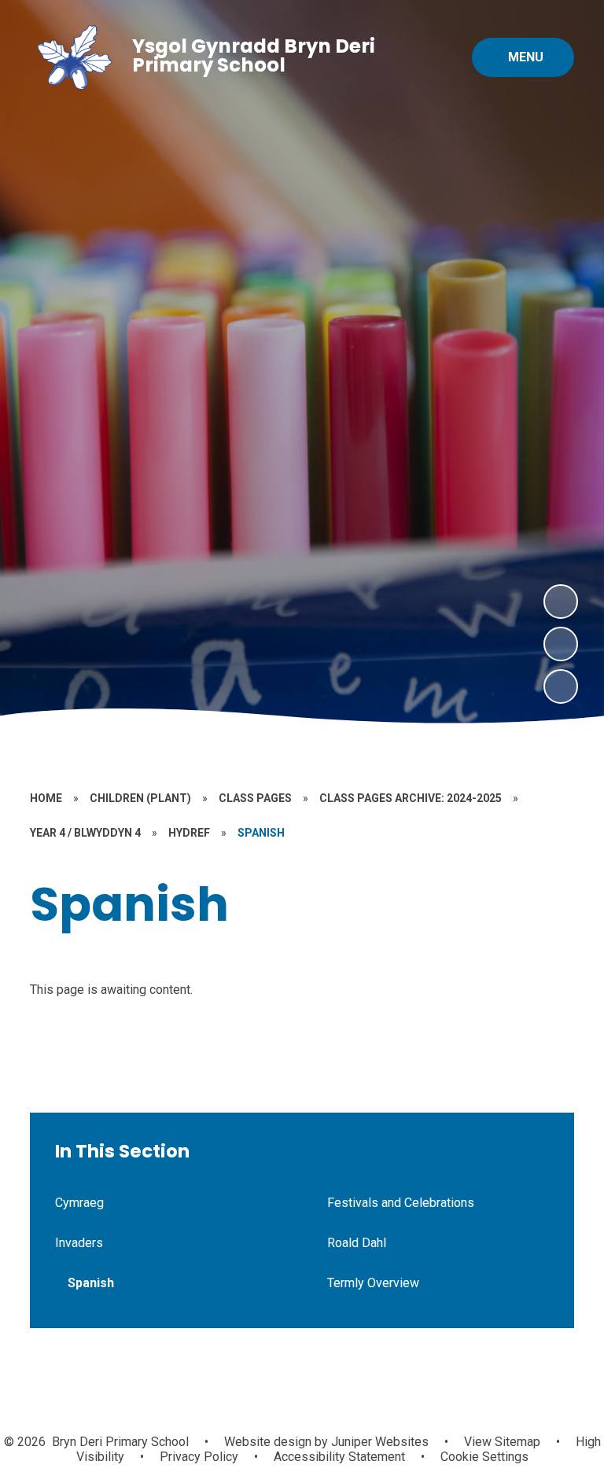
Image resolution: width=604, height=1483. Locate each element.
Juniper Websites (378, 1441)
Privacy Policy (199, 1456)
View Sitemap (502, 1441)
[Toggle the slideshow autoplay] (560, 686)
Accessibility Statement (339, 1456)
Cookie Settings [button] (484, 1456)
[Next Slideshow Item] (560, 601)
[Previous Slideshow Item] (560, 644)
